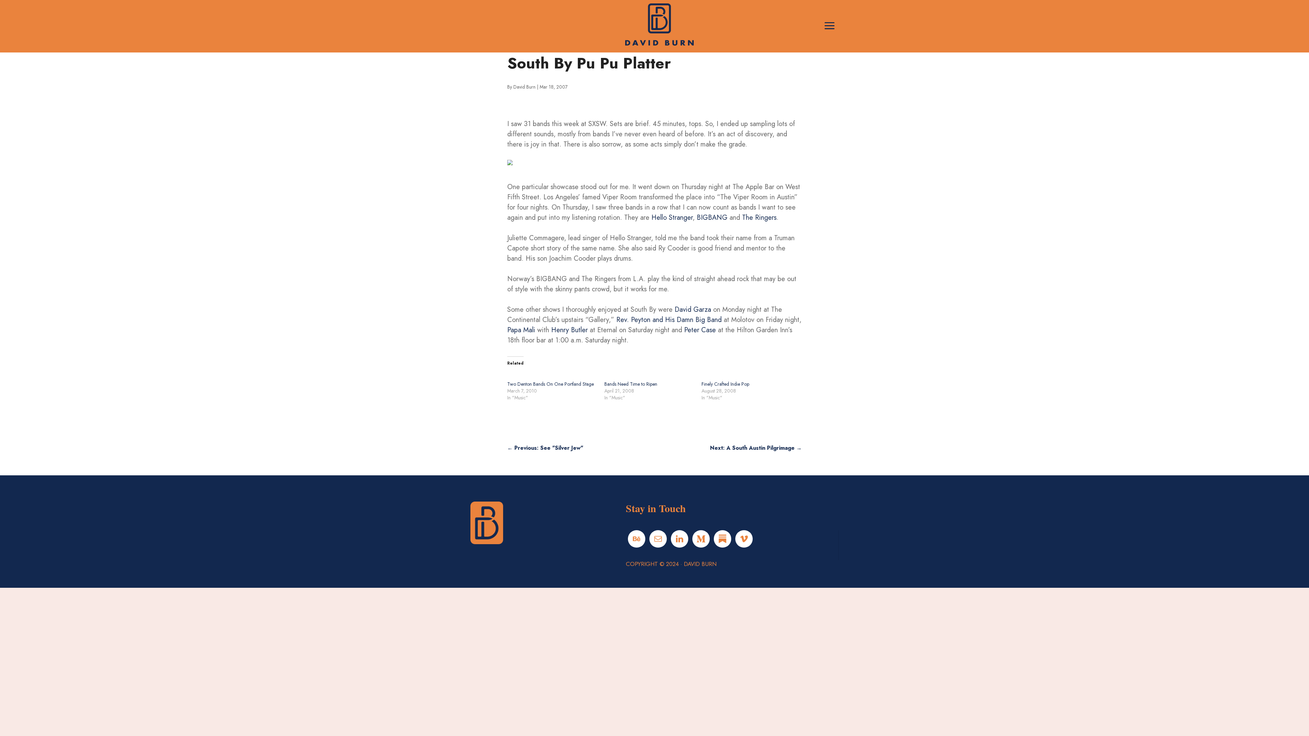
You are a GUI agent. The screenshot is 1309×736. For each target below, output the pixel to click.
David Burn (524, 86)
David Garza (693, 310)
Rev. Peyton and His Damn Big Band (670, 320)
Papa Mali (521, 330)
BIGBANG (712, 218)
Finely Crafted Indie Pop (725, 384)
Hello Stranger (672, 218)
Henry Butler (569, 330)
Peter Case (700, 330)
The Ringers (759, 218)
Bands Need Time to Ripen (630, 384)
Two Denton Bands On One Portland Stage (550, 384)
